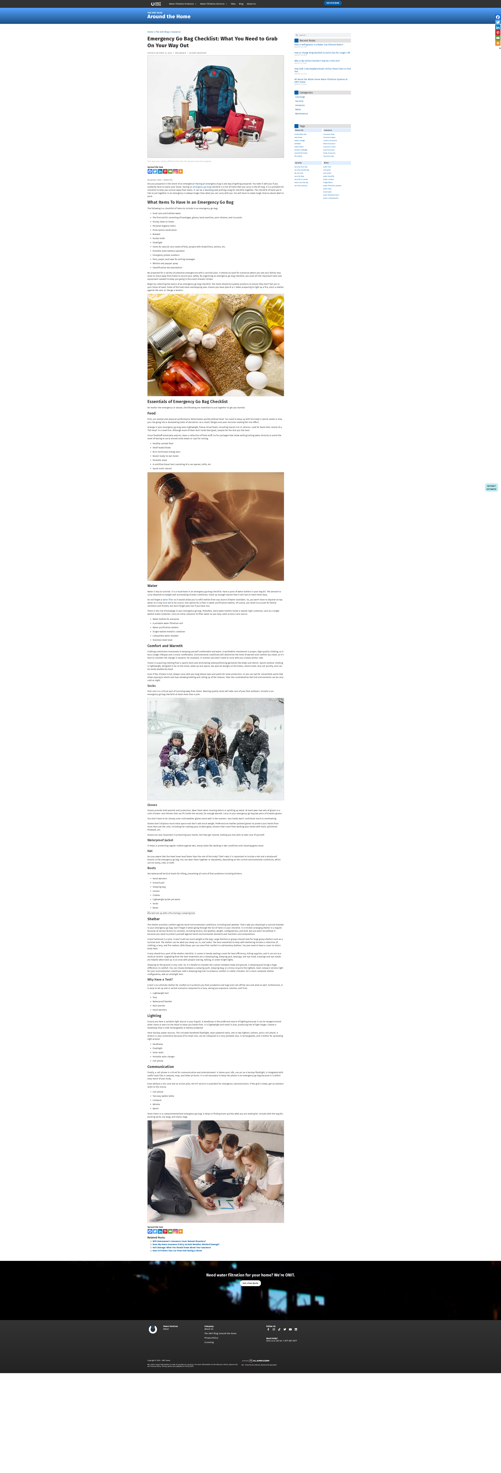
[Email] (170, 171)
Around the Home (169, 16)
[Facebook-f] (268, 1329)
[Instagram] (175, 171)
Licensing (209, 1342)
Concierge (300, 97)
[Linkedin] (160, 171)
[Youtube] (290, 1329)
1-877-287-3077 (290, 1340)
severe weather (197, 53)
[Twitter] (155, 171)
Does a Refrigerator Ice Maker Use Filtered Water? (319, 44)
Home (150, 32)
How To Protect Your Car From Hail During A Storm (177, 1250)
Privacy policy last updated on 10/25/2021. (178, 1366)
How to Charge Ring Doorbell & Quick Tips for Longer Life (322, 52)
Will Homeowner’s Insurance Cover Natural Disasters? (179, 1241)
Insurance (176, 32)
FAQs (233, 4)
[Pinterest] (165, 171)
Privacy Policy (211, 1338)
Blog (241, 4)
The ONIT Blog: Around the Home (220, 1333)
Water (298, 109)
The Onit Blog (154, 12)
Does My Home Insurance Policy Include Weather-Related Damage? (186, 1244)
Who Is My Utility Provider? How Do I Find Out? (317, 61)
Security (299, 101)
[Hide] (500, 48)
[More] (180, 171)
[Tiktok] (279, 1329)
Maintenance (301, 113)
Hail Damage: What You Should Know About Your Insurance (182, 1247)
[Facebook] (150, 171)
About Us (251, 4)
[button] (333, 3)
